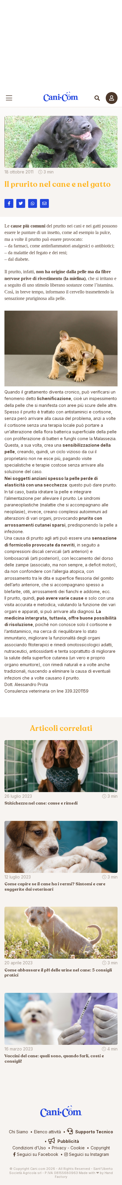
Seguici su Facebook (37, 1154)
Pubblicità (68, 1141)
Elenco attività (47, 1131)
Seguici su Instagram (88, 1154)
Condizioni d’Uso (29, 1147)
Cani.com (61, 96)
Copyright (100, 1147)
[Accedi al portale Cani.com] (112, 98)
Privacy (59, 1147)
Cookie (77, 1147)
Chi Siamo (18, 1131)
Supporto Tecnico (93, 1131)
